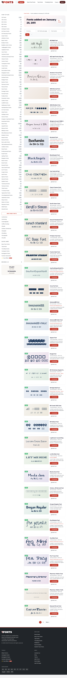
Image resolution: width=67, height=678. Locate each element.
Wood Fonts (5, 209)
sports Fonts (5, 176)
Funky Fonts (5, 96)
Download (54, 48)
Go (27, 34)
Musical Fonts (5, 139)
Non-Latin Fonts (6, 142)
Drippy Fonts (5, 79)
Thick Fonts (4, 188)
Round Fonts (5, 165)
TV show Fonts (5, 190)
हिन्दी (12, 671)
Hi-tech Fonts (5, 109)
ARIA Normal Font (55, 89)
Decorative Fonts (6, 70)
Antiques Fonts (5, 29)
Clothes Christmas (6, 228)
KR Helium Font (54, 421)
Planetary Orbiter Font (56, 573)
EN (3, 669)
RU (27, 669)
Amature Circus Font (56, 72)
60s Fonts (4, 22)
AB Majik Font (54, 40)
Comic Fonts (5, 61)
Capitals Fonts (5, 49)
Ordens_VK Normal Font (57, 488)
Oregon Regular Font (56, 504)
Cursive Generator (6, 255)
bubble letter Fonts (7, 45)
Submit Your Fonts (39, 646)
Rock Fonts (4, 163)
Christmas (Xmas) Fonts (8, 56)
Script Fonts (5, 172)
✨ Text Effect (7, 258)
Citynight (4, 230)
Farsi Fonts (4, 89)
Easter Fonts (5, 82)
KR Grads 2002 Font (55, 405)
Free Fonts (26, 13)
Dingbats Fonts (5, 72)
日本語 (8, 671)
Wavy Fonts (4, 199)
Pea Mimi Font (54, 538)
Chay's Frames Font (55, 187)
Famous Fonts (5, 84)
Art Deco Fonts (5, 31)
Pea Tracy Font (54, 556)
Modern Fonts (5, 135)
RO (12, 669)
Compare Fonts (5, 251)
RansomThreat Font (55, 606)
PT (20, 669)
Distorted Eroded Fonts (8, 75)
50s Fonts (4, 19)
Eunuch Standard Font (56, 219)
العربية (3, 671)
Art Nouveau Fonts (6, 33)
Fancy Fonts (5, 86)
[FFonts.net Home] (7, 2)
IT (17, 669)
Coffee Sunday (5, 224)
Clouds (3, 226)
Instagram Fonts (6, 253)
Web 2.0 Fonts (5, 202)
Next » (47, 622)
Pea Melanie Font (55, 520)
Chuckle (4, 237)
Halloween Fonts (6, 105)
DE (6, 669)
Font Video (37, 661)
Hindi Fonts (4, 112)
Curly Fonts (4, 68)
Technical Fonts (6, 183)
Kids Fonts (4, 123)
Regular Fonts (5, 158)
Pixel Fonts (4, 149)
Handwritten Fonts (6, 107)
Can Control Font (55, 171)
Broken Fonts (5, 42)
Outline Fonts (5, 146)
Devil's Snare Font (55, 203)
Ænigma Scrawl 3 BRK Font (57, 121)
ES (8, 669)
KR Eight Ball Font (55, 387)
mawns (55, 457)
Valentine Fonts (6, 197)
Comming (4, 219)
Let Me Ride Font (54, 454)
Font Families (37, 644)
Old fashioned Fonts (7, 144)
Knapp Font (53, 354)
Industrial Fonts (6, 121)
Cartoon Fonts (5, 54)
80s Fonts (4, 24)
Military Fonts (5, 130)
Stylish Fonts (5, 181)
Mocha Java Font (54, 472)
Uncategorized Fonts (7, 195)
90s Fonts (4, 26)
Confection (4, 217)
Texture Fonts (5, 186)
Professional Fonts (6, 151)
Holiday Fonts (5, 114)
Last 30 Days (37, 663)
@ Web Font (53, 51)
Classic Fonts (5, 59)
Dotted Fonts (5, 77)
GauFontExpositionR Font (57, 268)
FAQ (35, 655)
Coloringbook (5, 221)
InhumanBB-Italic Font (56, 320)
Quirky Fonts (5, 156)
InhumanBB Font (54, 302)
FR (14, 669)
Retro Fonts (5, 160)
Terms (36, 657)
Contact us (37, 653)
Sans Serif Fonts (6, 167)
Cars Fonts (4, 52)
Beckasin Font (54, 137)
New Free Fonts (31, 2)
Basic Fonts (4, 40)
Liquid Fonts (5, 126)
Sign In (62, 2)
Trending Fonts (49, 2)
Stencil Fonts (5, 179)
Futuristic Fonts (6, 98)
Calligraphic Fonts (6, 47)
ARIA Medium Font (55, 105)
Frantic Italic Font (55, 252)
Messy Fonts (5, 128)
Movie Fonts (5, 137)
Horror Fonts (5, 116)
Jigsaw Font (53, 337)
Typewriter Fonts (6, 193)
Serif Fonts (4, 174)
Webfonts (36, 642)
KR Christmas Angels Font (57, 370)
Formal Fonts (5, 93)
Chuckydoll (4, 235)
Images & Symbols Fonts (8, 119)
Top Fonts (40, 2)
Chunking (4, 233)
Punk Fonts (4, 153)
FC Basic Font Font (55, 235)
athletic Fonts (5, 38)
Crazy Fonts (5, 65)
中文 (24, 669)
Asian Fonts (5, 35)
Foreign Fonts (5, 91)
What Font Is (5, 653)
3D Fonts (4, 17)
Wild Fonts (4, 206)
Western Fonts (5, 204)
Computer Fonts (6, 63)
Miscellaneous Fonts (7, 133)
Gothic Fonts (5, 100)
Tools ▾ (56, 2)
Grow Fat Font (54, 286)
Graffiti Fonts (5, 103)
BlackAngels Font (55, 155)
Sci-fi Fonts (4, 169)
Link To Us (37, 659)
